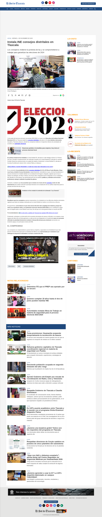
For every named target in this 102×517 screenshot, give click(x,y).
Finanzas (33, 8)
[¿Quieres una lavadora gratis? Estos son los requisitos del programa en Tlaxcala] (16, 431)
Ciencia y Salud (71, 8)
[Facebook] (42, 2)
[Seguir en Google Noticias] (63, 95)
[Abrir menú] (7, 9)
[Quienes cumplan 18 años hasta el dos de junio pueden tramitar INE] (16, 301)
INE (19, 266)
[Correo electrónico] (22, 95)
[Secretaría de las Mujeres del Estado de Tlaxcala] (70, 144)
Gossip (51, 8)
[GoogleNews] (54, 505)
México (23, 8)
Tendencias (63, 8)
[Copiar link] (26, 95)
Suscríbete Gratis (81, 254)
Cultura (56, 8)
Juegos (91, 8)
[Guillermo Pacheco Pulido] (70, 136)
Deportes (85, 8)
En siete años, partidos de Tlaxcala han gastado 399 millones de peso (38, 213)
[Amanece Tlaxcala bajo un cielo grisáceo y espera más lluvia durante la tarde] (72, 171)
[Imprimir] (29, 95)
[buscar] (95, 9)
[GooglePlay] (61, 505)
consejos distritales (33, 140)
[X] (46, 2)
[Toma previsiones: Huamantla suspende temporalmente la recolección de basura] (16, 336)
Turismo (79, 8)
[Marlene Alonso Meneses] (70, 121)
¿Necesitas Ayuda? (51, 501)
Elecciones (11, 266)
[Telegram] (19, 95)
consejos (49, 182)
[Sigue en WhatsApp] (60, 95)
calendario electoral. (20, 143)
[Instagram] (53, 2)
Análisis (39, 8)
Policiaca (17, 8)
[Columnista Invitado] (70, 129)
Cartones (45, 8)
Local (11, 8)
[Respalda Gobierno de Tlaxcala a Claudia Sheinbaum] (16, 396)
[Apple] (58, 505)
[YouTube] (50, 2)
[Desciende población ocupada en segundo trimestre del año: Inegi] (16, 367)
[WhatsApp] (16, 95)
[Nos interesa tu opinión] (51, 492)
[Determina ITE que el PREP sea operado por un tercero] (16, 289)
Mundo (27, 8)
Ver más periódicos (88, 3)
